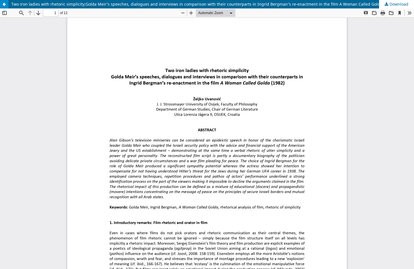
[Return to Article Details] (4, 4)
